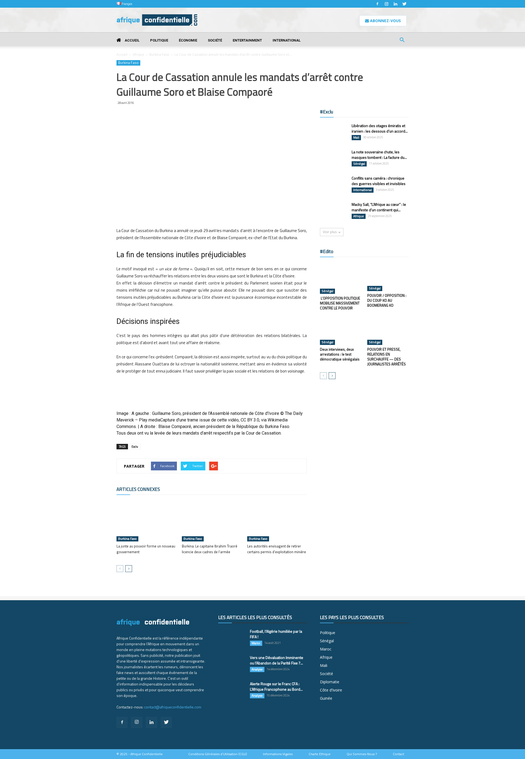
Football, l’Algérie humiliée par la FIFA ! (276, 634)
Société (215, 40)
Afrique (138, 54)
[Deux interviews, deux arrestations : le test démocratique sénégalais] (340, 331)
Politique (159, 40)
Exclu (135, 446)
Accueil (131, 40)
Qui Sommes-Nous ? (362, 754)
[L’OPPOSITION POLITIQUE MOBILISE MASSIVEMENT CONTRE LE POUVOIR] (340, 278)
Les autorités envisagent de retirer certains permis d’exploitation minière (276, 551)
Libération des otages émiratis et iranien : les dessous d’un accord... (380, 128)
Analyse (257, 669)
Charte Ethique (320, 754)
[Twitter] (404, 4)
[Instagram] (386, 4)
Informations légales (278, 754)
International (287, 40)
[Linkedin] (395, 4)
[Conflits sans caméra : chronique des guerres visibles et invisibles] (333, 185)
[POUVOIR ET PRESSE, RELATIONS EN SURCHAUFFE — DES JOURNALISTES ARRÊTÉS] (388, 331)
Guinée (326, 698)
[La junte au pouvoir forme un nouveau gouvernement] (146, 520)
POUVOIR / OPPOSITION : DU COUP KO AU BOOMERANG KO (386, 300)
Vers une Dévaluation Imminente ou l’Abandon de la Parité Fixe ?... (276, 660)
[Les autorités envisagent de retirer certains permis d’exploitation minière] (277, 520)
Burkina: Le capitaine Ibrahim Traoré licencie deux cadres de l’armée (209, 549)
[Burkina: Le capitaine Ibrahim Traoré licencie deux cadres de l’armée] (211, 520)
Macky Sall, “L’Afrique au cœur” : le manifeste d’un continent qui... (379, 207)
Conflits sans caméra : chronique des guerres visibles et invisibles (379, 180)
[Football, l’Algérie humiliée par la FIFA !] (232, 638)
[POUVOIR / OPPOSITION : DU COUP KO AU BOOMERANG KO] (388, 277)
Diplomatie (329, 681)
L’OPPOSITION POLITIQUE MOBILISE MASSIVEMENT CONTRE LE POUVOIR (340, 303)
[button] (402, 40)
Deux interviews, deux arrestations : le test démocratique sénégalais (340, 354)
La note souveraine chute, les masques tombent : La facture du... (379, 154)
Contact (398, 754)
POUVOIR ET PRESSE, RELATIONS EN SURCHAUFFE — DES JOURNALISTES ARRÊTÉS (386, 357)
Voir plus (330, 232)
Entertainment (247, 40)
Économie (188, 40)
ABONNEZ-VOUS (385, 20)
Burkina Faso (159, 54)
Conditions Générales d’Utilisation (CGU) (217, 754)
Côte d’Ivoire (331, 690)
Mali (356, 137)
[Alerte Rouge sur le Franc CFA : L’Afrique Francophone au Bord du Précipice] (232, 690)
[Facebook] (377, 4)
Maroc (256, 643)
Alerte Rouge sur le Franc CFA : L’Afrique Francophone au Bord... (276, 686)
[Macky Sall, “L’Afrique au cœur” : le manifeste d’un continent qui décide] (333, 211)
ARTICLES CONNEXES (138, 489)
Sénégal (359, 163)
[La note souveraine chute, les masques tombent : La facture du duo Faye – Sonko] (333, 158)
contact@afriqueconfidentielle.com (172, 707)
